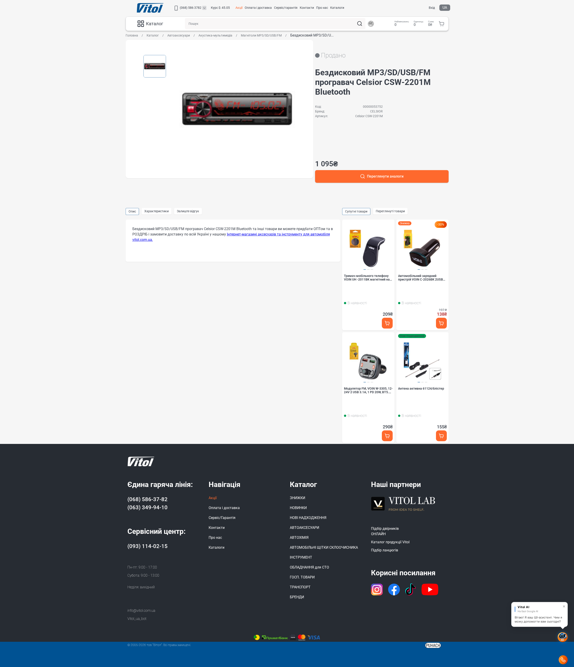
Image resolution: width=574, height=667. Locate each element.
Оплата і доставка (258, 7)
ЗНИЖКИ (297, 498)
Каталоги (337, 7)
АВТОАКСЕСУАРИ (304, 527)
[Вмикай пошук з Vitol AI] (371, 24)
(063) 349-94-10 (147, 507)
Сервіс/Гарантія (222, 518)
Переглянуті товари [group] (390, 211)
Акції (238, 7)
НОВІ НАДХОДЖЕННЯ (308, 518)
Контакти (307, 7)
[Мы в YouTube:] (430, 589)
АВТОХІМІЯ (299, 537)
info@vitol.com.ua (141, 610)
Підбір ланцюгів (384, 550)
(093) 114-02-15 (147, 546)
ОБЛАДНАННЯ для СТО (309, 567)
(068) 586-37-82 (147, 499)
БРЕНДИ (297, 597)
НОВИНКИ (298, 508)
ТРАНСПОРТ (300, 587)
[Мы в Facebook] (394, 589)
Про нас (322, 7)
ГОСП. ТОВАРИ (302, 577)
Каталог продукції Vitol (390, 542)
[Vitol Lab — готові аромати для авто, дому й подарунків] (403, 503)
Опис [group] (132, 211)
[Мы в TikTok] (410, 589)
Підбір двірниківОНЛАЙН (385, 531)
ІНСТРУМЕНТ (301, 557)
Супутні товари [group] (356, 211)
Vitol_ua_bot (136, 619)
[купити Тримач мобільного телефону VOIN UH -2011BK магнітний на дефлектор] (387, 323)
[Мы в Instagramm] (377, 589)
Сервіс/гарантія (285, 7)
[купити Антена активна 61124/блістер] (441, 436)
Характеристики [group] (156, 211)
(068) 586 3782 (190, 7)
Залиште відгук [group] (188, 211)
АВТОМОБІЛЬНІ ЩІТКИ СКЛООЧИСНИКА (324, 547)
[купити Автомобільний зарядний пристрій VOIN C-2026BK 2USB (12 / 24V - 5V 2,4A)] (441, 323)
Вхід (432, 7)
